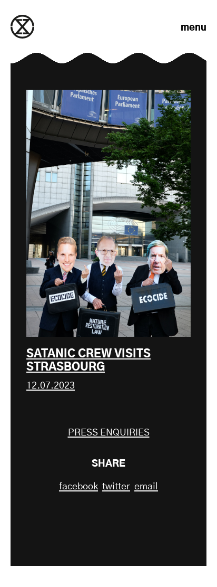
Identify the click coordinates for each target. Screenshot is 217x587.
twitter (116, 486)
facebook (78, 486)
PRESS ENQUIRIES (109, 433)
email (146, 486)
